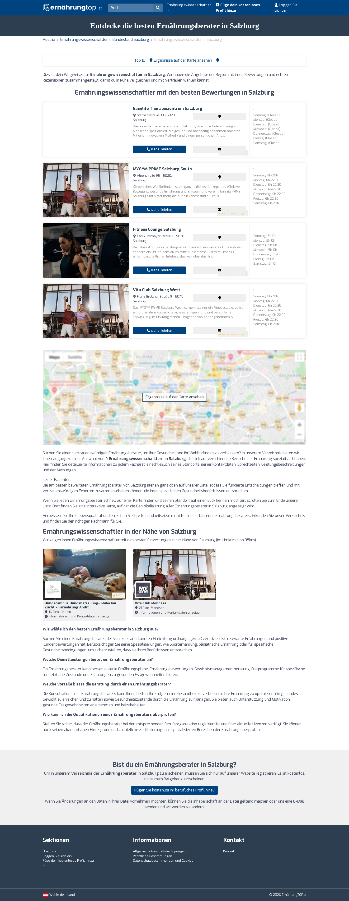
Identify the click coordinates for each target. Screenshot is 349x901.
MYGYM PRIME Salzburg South (162, 169)
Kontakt (228, 851)
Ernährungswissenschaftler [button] (189, 5)
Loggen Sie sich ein (285, 8)
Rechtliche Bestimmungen (152, 856)
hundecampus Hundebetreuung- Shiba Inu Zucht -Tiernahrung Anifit (80, 605)
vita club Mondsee (150, 603)
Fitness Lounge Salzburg (157, 229)
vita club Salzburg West (156, 290)
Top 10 (139, 60)
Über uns (49, 851)
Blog (46, 865)
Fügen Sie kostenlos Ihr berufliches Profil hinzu (174, 790)
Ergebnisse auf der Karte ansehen (175, 397)
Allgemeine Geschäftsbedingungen (159, 851)
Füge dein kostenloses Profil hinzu (238, 8)
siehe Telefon (161, 149)
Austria (49, 39)
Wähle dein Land (61, 895)
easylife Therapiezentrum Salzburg (167, 108)
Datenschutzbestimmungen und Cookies (163, 861)
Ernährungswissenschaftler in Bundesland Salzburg (104, 39)
